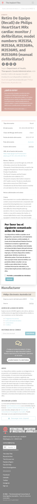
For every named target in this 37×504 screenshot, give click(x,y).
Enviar (9, 279)
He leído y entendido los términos (19, 275)
